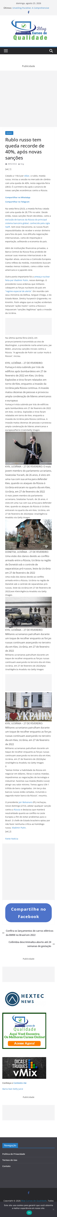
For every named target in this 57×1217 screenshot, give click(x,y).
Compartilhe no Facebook (28, 912)
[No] (53, 1209)
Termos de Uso (9, 1160)
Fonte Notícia (11, 838)
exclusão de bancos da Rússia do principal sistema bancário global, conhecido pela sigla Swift (27, 223)
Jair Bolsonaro (25, 802)
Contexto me (19, 1083)
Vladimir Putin (19, 827)
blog (22, 164)
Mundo (9, 133)
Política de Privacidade (13, 1154)
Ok (29, 1213)
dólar (26, 175)
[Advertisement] (28, 99)
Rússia (17, 809)
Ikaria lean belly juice (12, 1088)
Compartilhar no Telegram (17, 201)
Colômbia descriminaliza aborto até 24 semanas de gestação (30, 944)
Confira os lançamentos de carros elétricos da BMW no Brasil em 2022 (29, 933)
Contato (6, 1166)
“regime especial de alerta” (18, 291)
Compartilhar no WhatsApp (17, 197)
